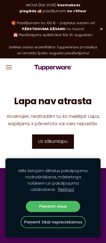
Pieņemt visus (53, 206)
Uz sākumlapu (53, 141)
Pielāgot (66, 189)
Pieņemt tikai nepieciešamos (53, 222)
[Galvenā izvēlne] (8, 67)
